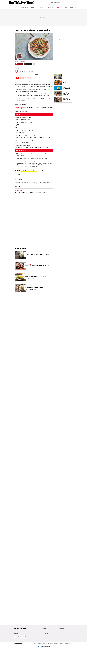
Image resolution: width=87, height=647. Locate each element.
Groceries (33, 7)
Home (16, 27)
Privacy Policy (61, 628)
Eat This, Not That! (24, 71)
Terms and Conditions (63, 630)
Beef (20, 192)
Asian (16, 192)
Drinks (65, 7)
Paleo (24, 194)
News (16, 7)
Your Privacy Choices (45, 646)
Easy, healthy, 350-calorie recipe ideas (29, 170)
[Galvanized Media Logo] (18, 643)
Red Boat (35, 122)
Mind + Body (73, 7)
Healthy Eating (24, 7)
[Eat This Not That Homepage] (21, 2)
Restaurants (51, 7)
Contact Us (45, 633)
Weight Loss (42, 7)
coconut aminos (26, 95)
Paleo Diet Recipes (32, 194)
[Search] (75, 3)
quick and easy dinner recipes (24, 88)
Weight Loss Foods (43, 194)
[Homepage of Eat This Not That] (20, 629)
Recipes (58, 7)
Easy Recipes (42, 192)
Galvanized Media (43, 643)
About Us (45, 628)
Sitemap (44, 630)
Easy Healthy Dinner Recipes (30, 192)
